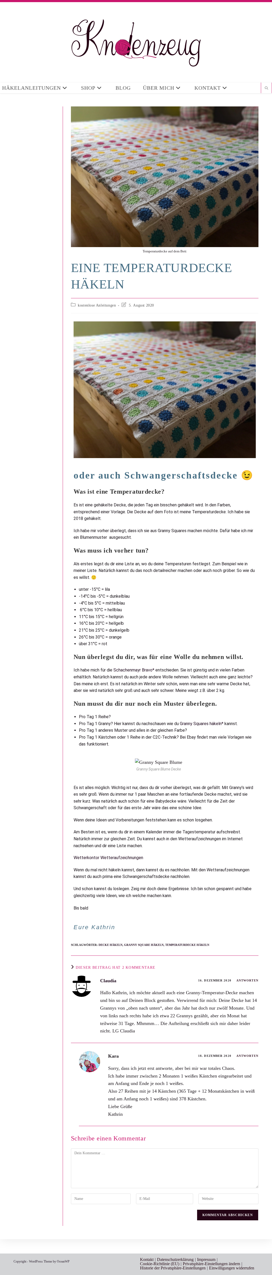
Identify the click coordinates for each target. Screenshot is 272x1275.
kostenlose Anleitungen (97, 305)
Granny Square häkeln (144, 944)
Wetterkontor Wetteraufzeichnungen (108, 857)
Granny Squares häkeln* (201, 723)
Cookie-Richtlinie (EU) (159, 1263)
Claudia (108, 980)
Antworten (247, 980)
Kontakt (147, 1259)
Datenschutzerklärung (175, 1259)
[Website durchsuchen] (266, 88)
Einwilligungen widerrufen (231, 1268)
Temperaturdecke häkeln (187, 944)
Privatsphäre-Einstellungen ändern (211, 1263)
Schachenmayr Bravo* (133, 670)
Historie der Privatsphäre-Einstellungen (173, 1268)
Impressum (206, 1259)
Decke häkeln (110, 944)
